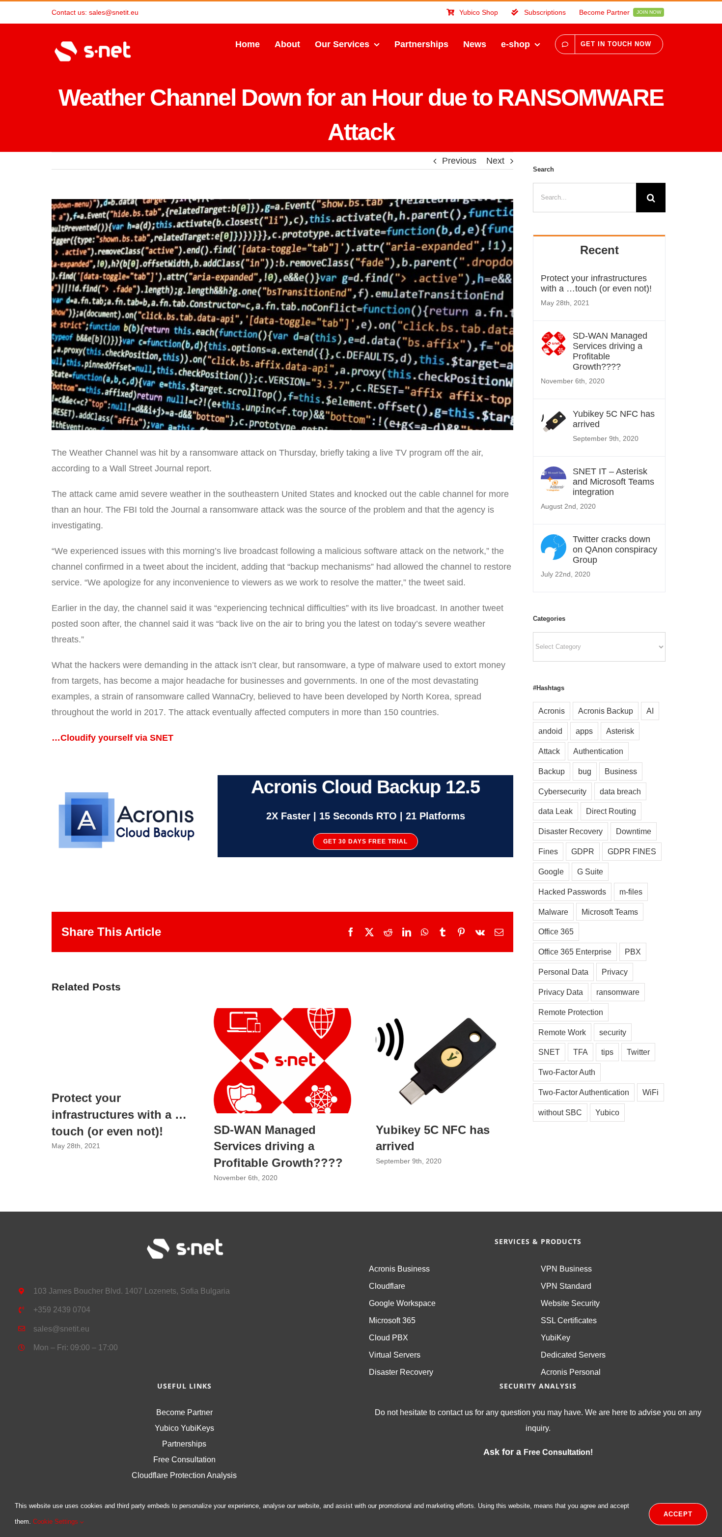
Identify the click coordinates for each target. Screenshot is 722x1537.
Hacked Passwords (572, 891)
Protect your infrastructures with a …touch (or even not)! (119, 1114)
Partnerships (184, 1444)
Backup (551, 771)
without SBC (560, 1112)
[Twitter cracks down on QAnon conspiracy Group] (553, 542)
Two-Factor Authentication (583, 1092)
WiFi (650, 1092)
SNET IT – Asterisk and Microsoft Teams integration (613, 481)
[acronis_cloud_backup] (125, 784)
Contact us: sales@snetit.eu (95, 12)
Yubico (607, 1112)
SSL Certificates (569, 1320)
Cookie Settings (56, 1521)
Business (621, 771)
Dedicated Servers (573, 1355)
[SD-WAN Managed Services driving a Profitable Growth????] (553, 339)
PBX (633, 951)
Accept (678, 1514)
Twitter (638, 1051)
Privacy (615, 971)
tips (607, 1051)
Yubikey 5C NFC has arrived (445, 1061)
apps (584, 730)
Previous (459, 161)
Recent (599, 250)
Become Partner (184, 1412)
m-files (630, 891)
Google (551, 871)
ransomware (617, 991)
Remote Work (562, 1032)
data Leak (555, 811)
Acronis (551, 710)
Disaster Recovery (570, 831)
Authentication (598, 751)
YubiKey (555, 1338)
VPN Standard (566, 1286)
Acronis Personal (571, 1372)
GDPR (582, 851)
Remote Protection (570, 1012)
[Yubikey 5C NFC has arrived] (553, 417)
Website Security (570, 1303)
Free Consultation (184, 1459)
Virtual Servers (394, 1355)
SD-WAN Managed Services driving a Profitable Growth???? (283, 1061)
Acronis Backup (605, 710)
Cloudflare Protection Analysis (184, 1475)
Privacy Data (560, 991)
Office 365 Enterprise (574, 951)
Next (495, 161)
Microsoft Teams (610, 911)
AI (650, 710)
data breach (620, 791)
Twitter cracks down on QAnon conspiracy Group (615, 549)
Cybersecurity (562, 791)
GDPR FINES (632, 851)
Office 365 (556, 931)
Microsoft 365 (392, 1320)
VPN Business (566, 1269)
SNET (549, 1051)
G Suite (590, 871)
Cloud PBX (388, 1338)
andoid (550, 730)
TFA (580, 1051)
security (612, 1032)
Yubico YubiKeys (184, 1428)
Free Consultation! (558, 1452)
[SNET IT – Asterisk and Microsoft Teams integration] (553, 474)
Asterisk (620, 730)
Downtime (633, 831)
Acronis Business (399, 1269)
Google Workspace (402, 1303)
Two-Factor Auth (566, 1072)
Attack (549, 751)
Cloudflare (387, 1286)
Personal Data (563, 971)
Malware (553, 911)
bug (584, 771)
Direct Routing (611, 811)
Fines (548, 851)
